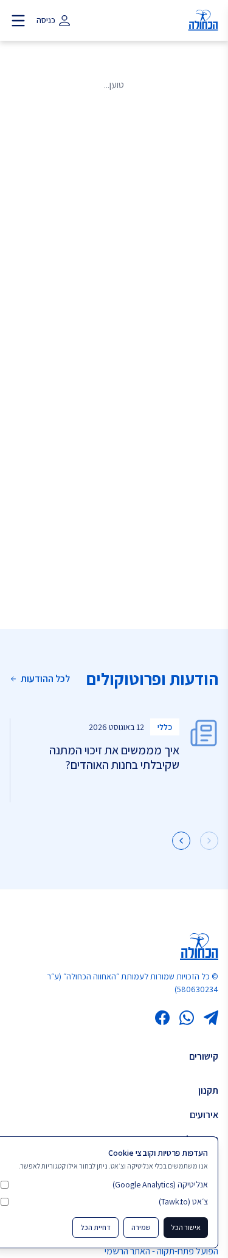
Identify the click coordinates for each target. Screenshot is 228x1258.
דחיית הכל (95, 1227)
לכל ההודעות (45, 678)
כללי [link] (164, 726)
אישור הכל (186, 1227)
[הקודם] (209, 841)
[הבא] (181, 841)
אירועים (204, 1114)
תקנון (208, 1090)
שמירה (141, 1227)
